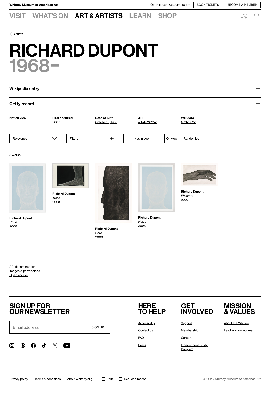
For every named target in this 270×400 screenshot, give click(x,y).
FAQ (141, 337)
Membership (189, 330)
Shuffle (244, 16)
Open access (18, 275)
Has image (141, 138)
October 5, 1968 (106, 122)
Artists (18, 34)
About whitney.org (79, 379)
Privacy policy (18, 379)
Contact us (145, 330)
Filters (74, 138)
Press (142, 345)
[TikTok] (44, 345)
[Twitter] (54, 345)
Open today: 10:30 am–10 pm (170, 4)
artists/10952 (147, 122)
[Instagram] (11, 345)
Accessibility (146, 323)
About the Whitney (236, 323)
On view (171, 138)
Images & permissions (24, 271)
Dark (109, 379)
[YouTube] (66, 345)
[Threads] (22, 345)
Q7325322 (188, 122)
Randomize (191, 138)
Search (256, 16)
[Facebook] (33, 345)
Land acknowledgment (239, 330)
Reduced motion (135, 379)
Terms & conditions (47, 379)
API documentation (22, 266)
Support (186, 323)
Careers (186, 337)
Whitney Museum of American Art (33, 4)
